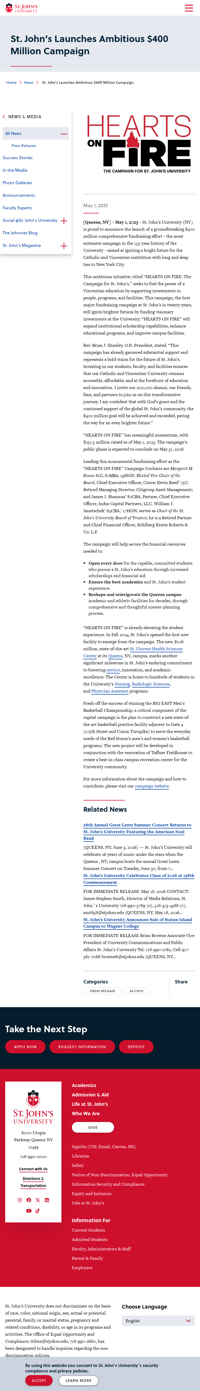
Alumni (136, 991)
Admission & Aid (90, 1094)
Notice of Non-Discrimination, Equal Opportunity (119, 1175)
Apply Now (25, 1046)
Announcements (19, 195)
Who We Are (86, 1113)
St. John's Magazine (22, 245)
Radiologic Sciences (151, 684)
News (28, 82)
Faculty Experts (17, 208)
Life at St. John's (90, 1103)
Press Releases (24, 145)
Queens (115, 656)
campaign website (152, 786)
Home (11, 82)
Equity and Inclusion (91, 1193)
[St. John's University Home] (21, 8)
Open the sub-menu (64, 134)
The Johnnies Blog (20, 233)
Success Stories (18, 157)
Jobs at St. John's (88, 1203)
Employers (82, 1267)
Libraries (80, 1156)
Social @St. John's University (30, 220)
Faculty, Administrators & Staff (101, 1249)
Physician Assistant (109, 691)
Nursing (122, 684)
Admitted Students (90, 1239)
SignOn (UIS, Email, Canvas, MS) (104, 1146)
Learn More (79, 1380)
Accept (39, 1380)
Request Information (82, 1046)
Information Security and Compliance (108, 1184)
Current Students (88, 1230)
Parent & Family (87, 1258)
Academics (84, 1085)
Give (93, 1127)
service (113, 670)
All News (13, 133)
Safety (78, 1165)
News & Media (24, 117)
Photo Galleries (17, 183)
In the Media (15, 170)
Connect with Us (33, 1169)
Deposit (136, 1046)
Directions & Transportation (33, 1182)
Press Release (102, 991)
